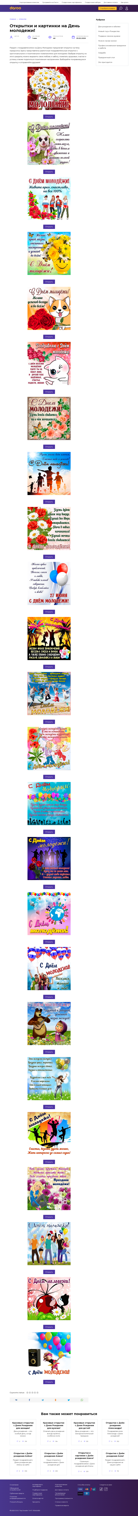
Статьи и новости (61, 1502)
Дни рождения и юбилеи (109, 27)
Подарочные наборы (93, 2)
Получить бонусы (16, 1502)
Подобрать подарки (107, 8)
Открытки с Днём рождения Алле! (115, 1454)
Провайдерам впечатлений (60, 1494)
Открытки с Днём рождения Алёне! (23, 1454)
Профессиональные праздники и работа (112, 47)
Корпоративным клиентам (29, 2)
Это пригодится (105, 62)
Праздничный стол (106, 57)
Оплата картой (37, 1498)
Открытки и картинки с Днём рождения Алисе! (84, 1455)
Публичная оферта (17, 1493)
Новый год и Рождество (109, 31)
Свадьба (102, 53)
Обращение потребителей (15, 1489)
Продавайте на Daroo (50, 2)
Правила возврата (62, 1505)
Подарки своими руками (109, 36)
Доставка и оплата (111, 2)
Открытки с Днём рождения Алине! (53, 1454)
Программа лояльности (64, 1498)
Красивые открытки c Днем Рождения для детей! (84, 1425)
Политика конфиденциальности (18, 1497)
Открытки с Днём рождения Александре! (115, 1425)
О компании (14, 1485)
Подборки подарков (39, 1490)
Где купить (124, 2)
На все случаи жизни (107, 41)
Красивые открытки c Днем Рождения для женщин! (23, 1425)
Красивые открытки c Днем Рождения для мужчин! (53, 1425)
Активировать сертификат (37, 1485)
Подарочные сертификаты (72, 2)
